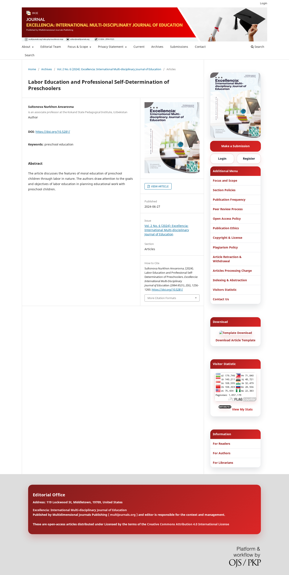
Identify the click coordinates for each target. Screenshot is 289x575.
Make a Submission (235, 146)
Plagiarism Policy (225, 247)
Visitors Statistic (225, 290)
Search (29, 55)
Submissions (179, 47)
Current (138, 47)
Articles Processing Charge (232, 271)
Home (32, 69)
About (26, 47)
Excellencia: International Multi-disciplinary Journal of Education (80, 510)
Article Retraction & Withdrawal (227, 259)
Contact (200, 47)
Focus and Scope (225, 180)
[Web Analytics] (225, 409)
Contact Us (221, 299)
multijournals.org (122, 515)
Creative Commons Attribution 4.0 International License (188, 524)
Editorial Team (50, 47)
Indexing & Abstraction (230, 280)
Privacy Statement (111, 47)
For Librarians (223, 463)
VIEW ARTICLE (159, 186)
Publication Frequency (229, 200)
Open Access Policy (227, 219)
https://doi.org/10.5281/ (53, 132)
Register (249, 158)
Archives (157, 47)
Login (263, 3)
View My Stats (242, 409)
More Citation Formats (161, 298)
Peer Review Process (228, 209)
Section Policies (224, 190)
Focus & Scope (78, 47)
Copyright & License (227, 238)
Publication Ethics (226, 228)
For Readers (221, 444)
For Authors (221, 453)
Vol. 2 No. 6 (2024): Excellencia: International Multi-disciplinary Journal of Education (109, 69)
